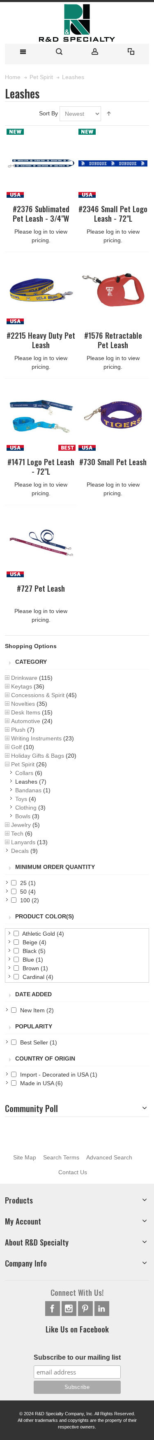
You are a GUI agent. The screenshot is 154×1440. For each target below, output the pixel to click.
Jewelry (21, 825)
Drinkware (24, 677)
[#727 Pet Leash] (41, 542)
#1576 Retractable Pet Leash (113, 340)
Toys (21, 799)
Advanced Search (109, 1157)
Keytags (21, 686)
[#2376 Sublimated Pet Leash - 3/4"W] (41, 163)
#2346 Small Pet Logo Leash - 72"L (112, 213)
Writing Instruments (36, 738)
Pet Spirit (22, 764)
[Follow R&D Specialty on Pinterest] (86, 1308)
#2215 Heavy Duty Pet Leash (41, 340)
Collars (24, 773)
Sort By (48, 113)
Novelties (23, 703)
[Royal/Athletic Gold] (41, 289)
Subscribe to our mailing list (77, 1357)
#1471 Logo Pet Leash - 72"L (40, 466)
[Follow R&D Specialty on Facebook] (53, 1308)
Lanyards (23, 842)
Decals (20, 851)
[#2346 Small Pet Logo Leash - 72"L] (112, 163)
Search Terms (61, 1157)
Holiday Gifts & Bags (37, 755)
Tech (17, 833)
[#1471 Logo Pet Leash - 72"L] (41, 416)
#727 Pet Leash (41, 588)
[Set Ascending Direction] (109, 114)
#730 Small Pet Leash (113, 461)
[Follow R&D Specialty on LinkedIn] (101, 1308)
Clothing (26, 807)
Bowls (22, 816)
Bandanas (28, 790)
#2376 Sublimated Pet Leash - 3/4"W (41, 213)
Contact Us (72, 1172)
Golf (16, 747)
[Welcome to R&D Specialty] (77, 23)
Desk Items (25, 712)
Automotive (25, 721)
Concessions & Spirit (37, 695)
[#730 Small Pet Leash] (112, 416)
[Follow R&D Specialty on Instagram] (70, 1308)
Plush (18, 729)
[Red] (112, 289)
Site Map (24, 1157)
